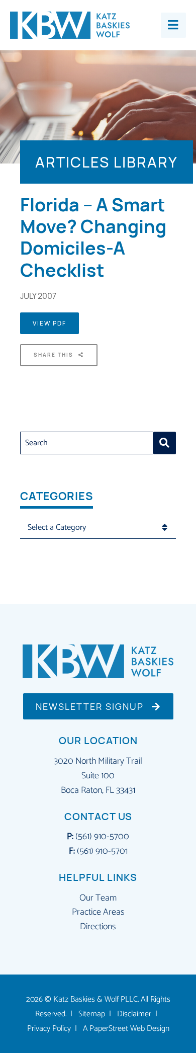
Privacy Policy (49, 1028)
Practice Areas (98, 912)
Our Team (98, 898)
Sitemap (91, 1014)
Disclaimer (134, 1014)
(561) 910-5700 (102, 836)
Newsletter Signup (91, 706)
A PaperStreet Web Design (126, 1028)
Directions (98, 926)
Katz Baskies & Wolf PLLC (95, 999)
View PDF (49, 323)
